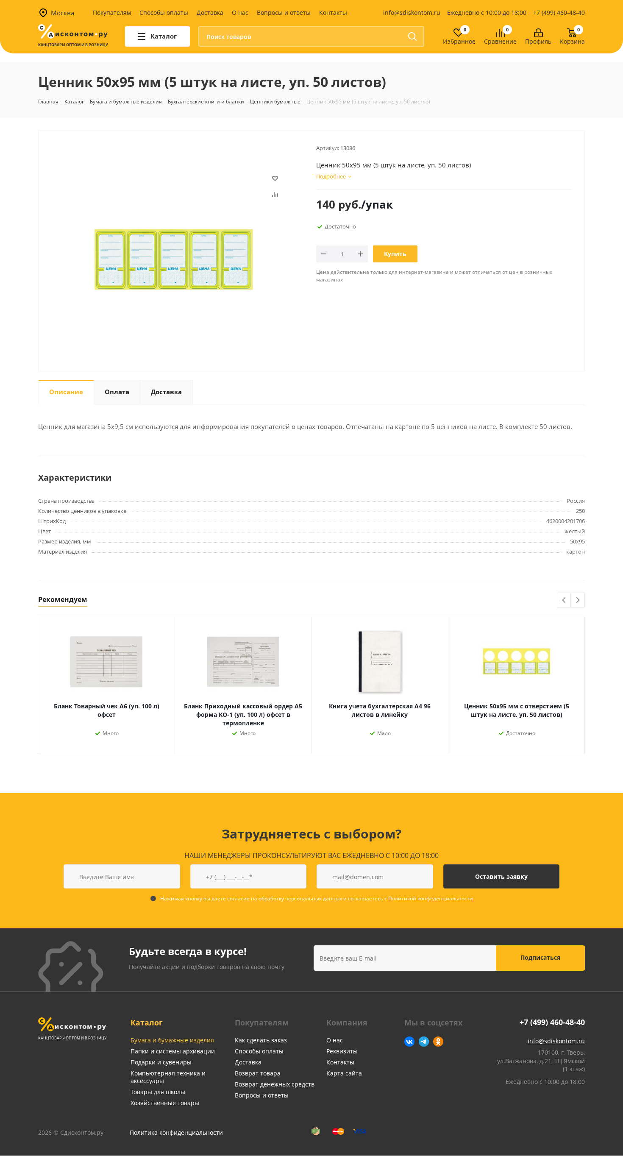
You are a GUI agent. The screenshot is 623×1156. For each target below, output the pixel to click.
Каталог (147, 1022)
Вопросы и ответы (284, 12)
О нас (240, 12)
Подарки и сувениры (161, 1062)
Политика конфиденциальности (176, 1132)
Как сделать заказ (261, 1040)
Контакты (333, 12)
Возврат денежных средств (274, 1084)
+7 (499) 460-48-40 (559, 12)
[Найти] (412, 36)
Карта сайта (344, 1073)
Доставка (210, 12)
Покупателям (112, 12)
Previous (564, 600)
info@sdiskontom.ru (411, 12)
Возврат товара (258, 1073)
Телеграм (424, 1041)
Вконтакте (409, 1041)
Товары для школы (158, 1092)
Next (578, 600)
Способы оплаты (163, 12)
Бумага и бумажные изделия (172, 1040)
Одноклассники (438, 1041)
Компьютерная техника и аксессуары (168, 1077)
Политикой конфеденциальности (430, 898)
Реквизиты (342, 1051)
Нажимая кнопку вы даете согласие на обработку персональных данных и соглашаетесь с (316, 898)
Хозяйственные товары (165, 1103)
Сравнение (500, 41)
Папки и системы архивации (173, 1051)
